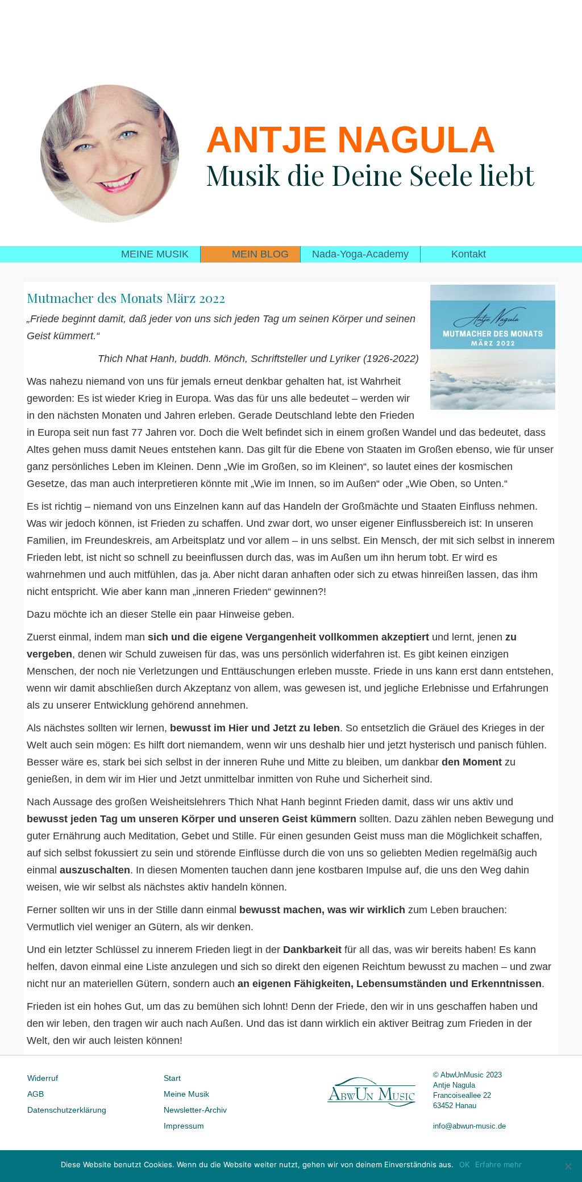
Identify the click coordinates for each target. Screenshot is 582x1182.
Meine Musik (186, 1093)
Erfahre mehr (498, 1164)
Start (172, 1078)
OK (464, 1164)
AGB (35, 1093)
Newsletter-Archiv (195, 1109)
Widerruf (42, 1078)
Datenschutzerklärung (66, 1109)
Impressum (184, 1125)
